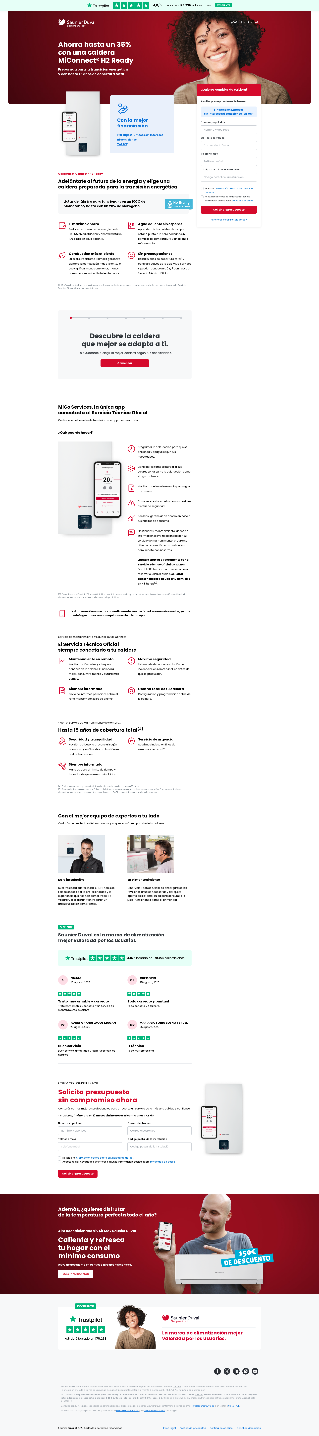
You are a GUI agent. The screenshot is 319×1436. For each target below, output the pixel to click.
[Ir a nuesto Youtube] (255, 1371)
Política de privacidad (193, 1428)
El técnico (135, 1046)
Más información (75, 1274)
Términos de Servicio (154, 1410)
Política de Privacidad (127, 1410)
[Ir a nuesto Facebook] (217, 1371)
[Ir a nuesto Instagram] (245, 1371)
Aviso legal (169, 1428)
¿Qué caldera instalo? (244, 22)
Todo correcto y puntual (148, 1001)
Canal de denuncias (249, 1428)
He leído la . (229, 190)
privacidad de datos (242, 200)
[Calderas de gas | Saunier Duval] (76, 24)
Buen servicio (69, 1046)
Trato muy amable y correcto (83, 1001)
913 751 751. (233, 1405)
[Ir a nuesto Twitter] (227, 1371)
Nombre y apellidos (213, 122)
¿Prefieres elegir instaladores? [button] (229, 219)
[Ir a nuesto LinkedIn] (236, 1371)
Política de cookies (221, 1428)
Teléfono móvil (210, 153)
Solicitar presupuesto (229, 210)
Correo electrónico (213, 138)
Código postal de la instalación (220, 169)
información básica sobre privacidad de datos (104, 1157)
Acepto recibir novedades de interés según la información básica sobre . (229, 198)
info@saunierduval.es (203, 1405)
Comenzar (124, 363)
